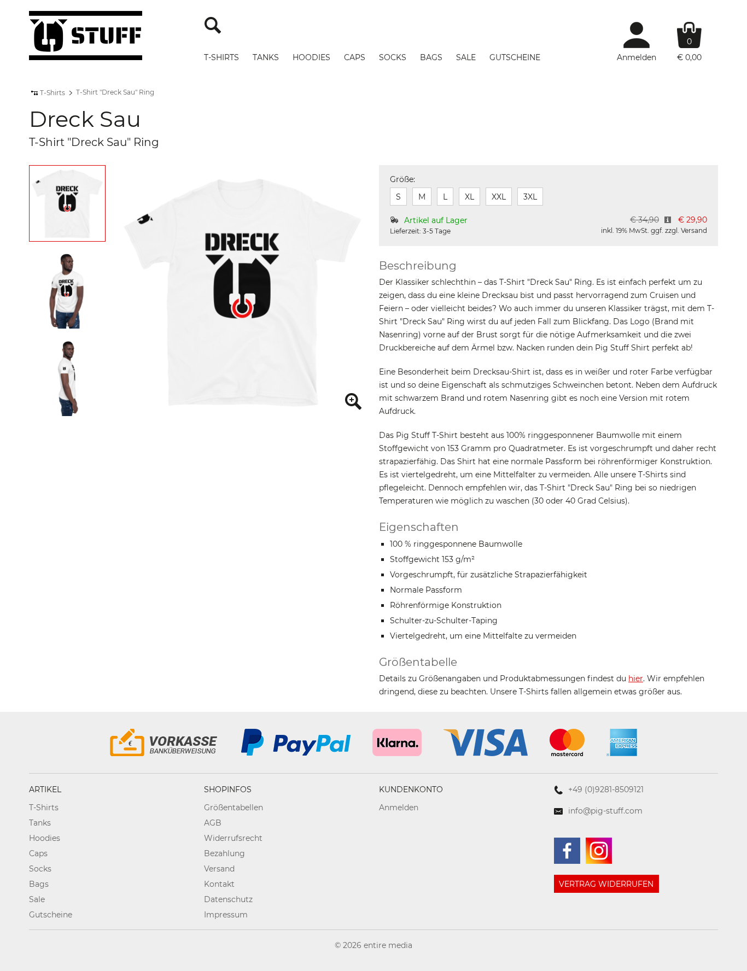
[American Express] (621, 742)
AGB (212, 823)
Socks (392, 57)
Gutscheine (514, 57)
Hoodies (311, 57)
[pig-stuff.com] (85, 35)
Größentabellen (233, 807)
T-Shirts (221, 57)
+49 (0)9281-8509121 (606, 789)
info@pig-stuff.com (605, 811)
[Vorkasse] (164, 742)
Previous (42, 292)
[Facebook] (567, 851)
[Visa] (485, 742)
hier (635, 678)
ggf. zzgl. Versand (679, 230)
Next (92, 292)
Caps (354, 57)
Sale (466, 57)
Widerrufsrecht (233, 838)
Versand (219, 869)
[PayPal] (296, 742)
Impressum (226, 915)
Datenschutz (228, 899)
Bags (431, 57)
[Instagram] (599, 851)
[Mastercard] (567, 742)
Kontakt (219, 884)
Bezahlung (224, 853)
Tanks (266, 57)
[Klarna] (397, 742)
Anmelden (398, 807)
